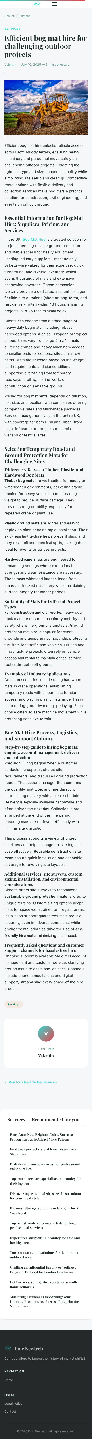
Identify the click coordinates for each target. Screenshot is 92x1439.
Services (24, 16)
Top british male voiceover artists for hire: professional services (43, 1225)
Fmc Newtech (29, 1348)
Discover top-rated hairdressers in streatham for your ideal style (45, 1195)
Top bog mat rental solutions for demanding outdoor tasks (44, 1254)
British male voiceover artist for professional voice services (45, 1166)
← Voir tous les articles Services (30, 1082)
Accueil (9, 16)
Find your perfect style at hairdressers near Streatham (44, 1151)
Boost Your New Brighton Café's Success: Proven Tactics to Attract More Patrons (41, 1136)
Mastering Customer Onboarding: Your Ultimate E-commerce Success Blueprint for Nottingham (44, 1302)
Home (8, 1380)
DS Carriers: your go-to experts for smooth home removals (43, 1284)
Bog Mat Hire (34, 239)
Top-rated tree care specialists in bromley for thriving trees (45, 1181)
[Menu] (54, 4)
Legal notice (13, 1403)
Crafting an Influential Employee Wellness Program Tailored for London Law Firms (43, 1269)
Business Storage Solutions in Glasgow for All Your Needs (45, 1210)
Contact (10, 1411)
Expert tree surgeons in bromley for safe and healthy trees (45, 1240)
